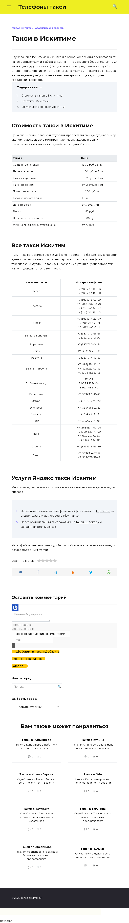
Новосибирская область (48, 28)
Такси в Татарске (36, 809)
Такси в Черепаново (36, 847)
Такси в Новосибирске (36, 774)
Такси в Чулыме (93, 848)
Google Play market (65, 515)
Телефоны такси (42, 7)
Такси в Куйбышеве (36, 740)
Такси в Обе (93, 774)
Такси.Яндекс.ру (87, 522)
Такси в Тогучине (93, 809)
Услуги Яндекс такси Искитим (43, 106)
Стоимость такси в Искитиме (42, 95)
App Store (102, 511)
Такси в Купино (92, 740)
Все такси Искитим (35, 101)
